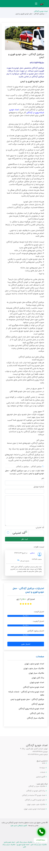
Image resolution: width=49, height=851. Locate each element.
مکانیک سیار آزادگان (35, 718)
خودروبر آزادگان (38, 704)
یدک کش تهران (38, 677)
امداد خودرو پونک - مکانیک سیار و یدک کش (30, 842)
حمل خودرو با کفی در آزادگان (35, 800)
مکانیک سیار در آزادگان (37, 786)
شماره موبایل (39, 486)
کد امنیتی (40, 527)
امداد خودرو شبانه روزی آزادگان (31, 708)
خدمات (42, 772)
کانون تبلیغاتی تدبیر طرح (19, 825)
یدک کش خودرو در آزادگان (35, 791)
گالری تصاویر (40, 777)
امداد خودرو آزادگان (41, 11)
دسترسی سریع (42, 760)
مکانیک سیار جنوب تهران (33, 668)
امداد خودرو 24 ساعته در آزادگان (33, 795)
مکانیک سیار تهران (36, 673)
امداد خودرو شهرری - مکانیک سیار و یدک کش (15, 845)
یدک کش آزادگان (37, 713)
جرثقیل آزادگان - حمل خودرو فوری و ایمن (27, 699)
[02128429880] (41, 832)
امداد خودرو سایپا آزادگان (33, 687)
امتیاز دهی (25, 644)
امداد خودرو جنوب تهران (34, 663)
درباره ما (42, 767)
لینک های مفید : (42, 784)
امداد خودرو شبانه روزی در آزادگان (26, 111)
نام (43, 478)
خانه (43, 763)
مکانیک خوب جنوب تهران (36, 804)
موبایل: (45, 751)
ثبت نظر (24, 539)
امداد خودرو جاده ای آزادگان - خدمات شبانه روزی (26, 693)
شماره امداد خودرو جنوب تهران (34, 809)
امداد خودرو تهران (37, 682)
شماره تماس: (43, 754)
